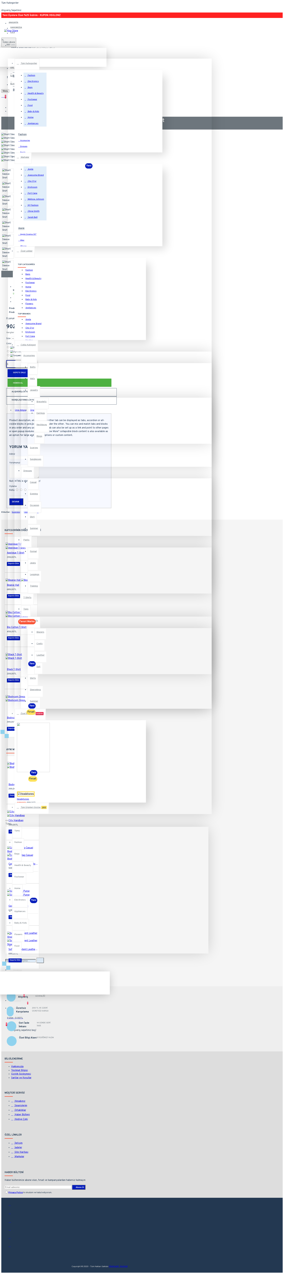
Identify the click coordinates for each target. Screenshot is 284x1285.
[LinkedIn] (12, 1230)
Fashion (22, 134)
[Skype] (12, 1247)
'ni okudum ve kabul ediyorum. (30, 1192)
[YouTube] (12, 1239)
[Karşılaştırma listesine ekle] (15, 957)
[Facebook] (12, 1206)
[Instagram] (12, 1222)
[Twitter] (12, 1214)
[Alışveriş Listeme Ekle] (11, 957)
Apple (21, 228)
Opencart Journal (118, 1266)
